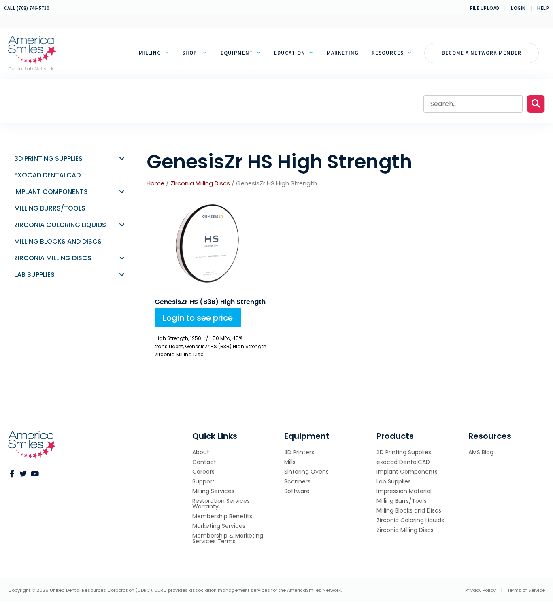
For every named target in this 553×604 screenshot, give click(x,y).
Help (543, 8)
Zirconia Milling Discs (200, 183)
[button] (536, 104)
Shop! (190, 52)
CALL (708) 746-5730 (26, 8)
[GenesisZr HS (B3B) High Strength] (203, 287)
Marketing (343, 52)
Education (289, 52)
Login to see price (198, 317)
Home (155, 183)
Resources (388, 52)
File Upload (485, 8)
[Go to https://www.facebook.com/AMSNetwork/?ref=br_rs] (11, 474)
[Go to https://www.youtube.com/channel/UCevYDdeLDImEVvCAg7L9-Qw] (34, 474)
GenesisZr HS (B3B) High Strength (210, 301)
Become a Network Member (481, 52)
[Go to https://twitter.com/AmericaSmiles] (23, 474)
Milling (150, 52)
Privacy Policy (480, 590)
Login (518, 8)
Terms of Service (526, 590)
